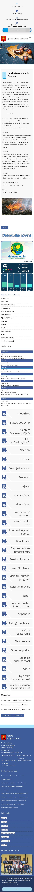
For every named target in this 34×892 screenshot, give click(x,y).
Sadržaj (28, 30)
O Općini (4, 822)
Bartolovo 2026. (5, 790)
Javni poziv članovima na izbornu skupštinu (12, 786)
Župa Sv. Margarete (7, 311)
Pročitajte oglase (7, 715)
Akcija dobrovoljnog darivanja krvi (9, 807)
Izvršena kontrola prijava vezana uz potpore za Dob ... (14, 800)
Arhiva (3, 334)
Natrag (5, 227)
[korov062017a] (16, 197)
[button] (11, 885)
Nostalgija (4, 301)
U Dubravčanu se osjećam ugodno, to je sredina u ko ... (14, 797)
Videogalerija (5, 308)
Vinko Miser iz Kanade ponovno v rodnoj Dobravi (13, 804)
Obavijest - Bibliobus (6, 779)
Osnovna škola (6, 314)
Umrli (3, 328)
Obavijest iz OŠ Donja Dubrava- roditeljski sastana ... (14, 783)
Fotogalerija (5, 298)
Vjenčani (4, 321)
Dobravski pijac (6, 331)
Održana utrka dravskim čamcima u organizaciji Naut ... (14, 793)
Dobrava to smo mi (7, 338)
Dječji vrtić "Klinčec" (7, 318)
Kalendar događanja (8, 833)
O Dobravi (4, 826)
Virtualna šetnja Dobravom (10, 295)
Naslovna (13, 56)
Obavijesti (4, 829)
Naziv (5, 30)
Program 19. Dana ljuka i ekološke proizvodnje (12, 775)
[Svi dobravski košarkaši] (17, 865)
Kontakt (4, 845)
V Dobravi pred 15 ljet (8, 341)
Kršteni (3, 324)
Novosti (4, 818)
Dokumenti (5, 837)
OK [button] (17, 889)
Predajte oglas (18, 715)
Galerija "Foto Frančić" (8, 305)
